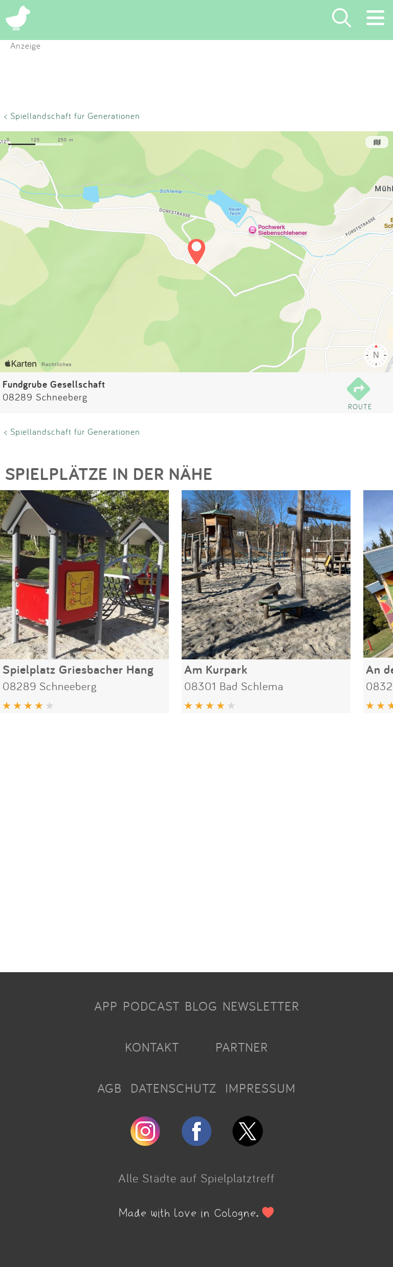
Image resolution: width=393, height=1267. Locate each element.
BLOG (201, 1006)
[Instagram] (145, 1142)
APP (106, 1006)
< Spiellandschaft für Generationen (72, 115)
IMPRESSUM (260, 1088)
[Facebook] (196, 1142)
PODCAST (151, 1006)
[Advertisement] (196, 839)
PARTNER (241, 1047)
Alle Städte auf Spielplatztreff (196, 1177)
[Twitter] (247, 1142)
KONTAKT (152, 1047)
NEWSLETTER (261, 1006)
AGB (109, 1088)
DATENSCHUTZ (173, 1088)
